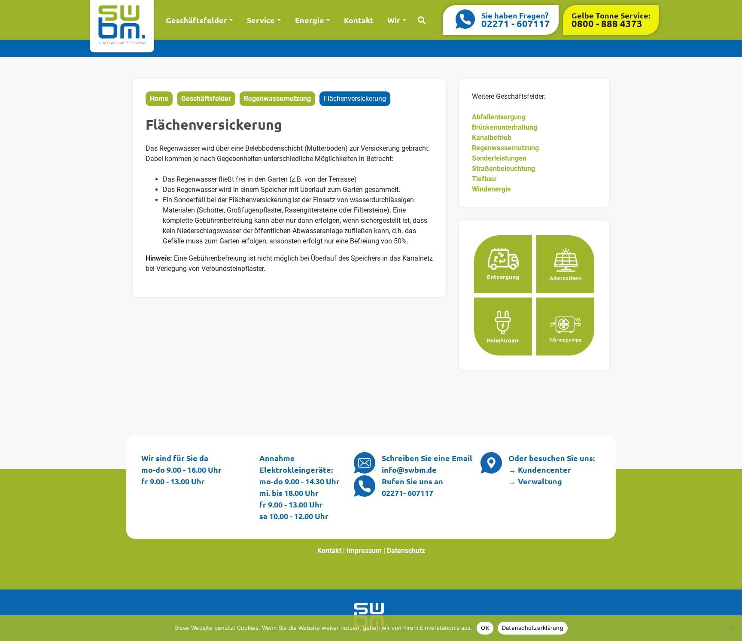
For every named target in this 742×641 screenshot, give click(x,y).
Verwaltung (540, 481)
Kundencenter (544, 469)
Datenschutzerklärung (532, 627)
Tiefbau (484, 179)
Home (159, 98)
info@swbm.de (409, 469)
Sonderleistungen (499, 158)
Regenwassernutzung (277, 98)
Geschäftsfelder (196, 20)
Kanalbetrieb (491, 138)
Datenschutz (406, 551)
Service (261, 20)
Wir (393, 20)
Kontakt (359, 20)
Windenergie (491, 189)
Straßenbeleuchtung (503, 168)
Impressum (364, 551)
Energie (309, 20)
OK (485, 627)
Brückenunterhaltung (504, 127)
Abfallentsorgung (499, 117)
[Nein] (731, 628)
